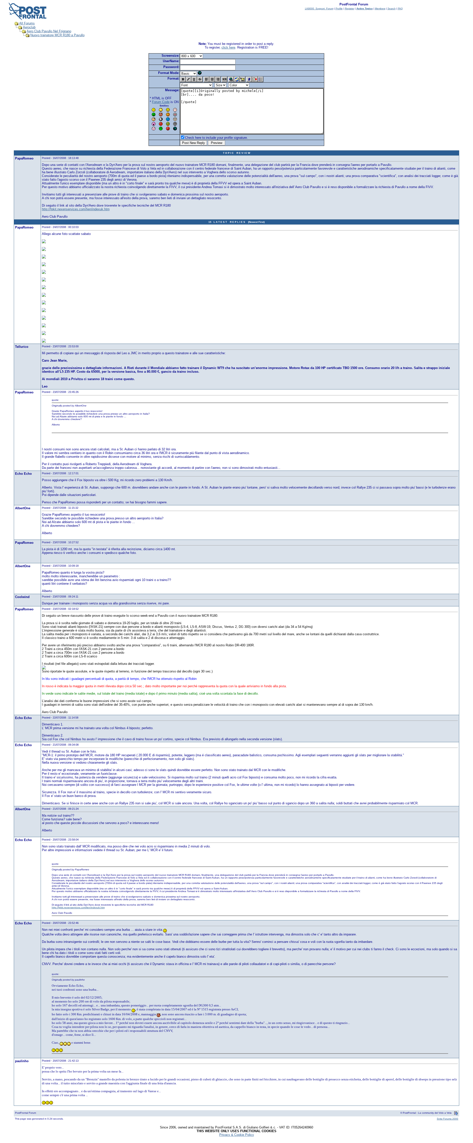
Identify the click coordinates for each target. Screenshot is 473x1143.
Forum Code (160, 102)
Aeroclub (29, 27)
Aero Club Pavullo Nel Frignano (49, 31)
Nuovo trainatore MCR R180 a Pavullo (57, 35)
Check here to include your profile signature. (216, 138)
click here (228, 47)
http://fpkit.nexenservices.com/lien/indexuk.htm (76, 209)
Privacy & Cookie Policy (236, 1135)
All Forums (27, 23)
